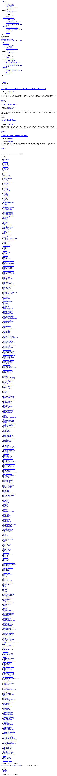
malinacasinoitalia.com (8, 486)
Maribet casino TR (7, 487)
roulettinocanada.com (8, 632)
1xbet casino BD (7, 190)
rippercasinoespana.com (8, 614)
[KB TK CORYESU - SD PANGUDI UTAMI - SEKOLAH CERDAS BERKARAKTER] (11, 40)
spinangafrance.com (7, 662)
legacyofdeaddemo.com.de (9, 464)
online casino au (6, 543)
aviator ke (5, 248)
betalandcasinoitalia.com (8, 266)
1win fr (5, 179)
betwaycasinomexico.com (9, 284)
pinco (4, 561)
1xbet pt (5, 198)
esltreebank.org (6, 391)
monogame (5, 509)
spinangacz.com (6, 659)
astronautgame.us (7, 236)
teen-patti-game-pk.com (8, 694)
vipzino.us (5, 722)
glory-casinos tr (6, 419)
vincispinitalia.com (7, 720)
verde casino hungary (8, 712)
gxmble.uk (5, 422)
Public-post (5, 588)
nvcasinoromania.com (8, 539)
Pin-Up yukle (6, 560)
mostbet (5, 512)
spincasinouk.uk (6, 663)
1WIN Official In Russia (8, 182)
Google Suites (9, 31)
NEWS (7, 16)
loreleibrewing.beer (7, 467)
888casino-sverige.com (8, 214)
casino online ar (6, 332)
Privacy (5, 768)
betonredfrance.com (7, 276)
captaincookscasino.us (8, 317)
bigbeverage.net (6, 291)
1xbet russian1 (6, 200)
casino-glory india (7, 340)
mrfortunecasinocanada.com (9, 524)
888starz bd (5, 217)
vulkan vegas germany (8, 724)
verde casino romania (8, 714)
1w (4, 174)
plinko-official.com (7, 580)
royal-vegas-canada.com (8, 633)
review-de (5, 606)
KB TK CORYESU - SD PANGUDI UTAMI (11, 765)
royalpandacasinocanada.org (9, 634)
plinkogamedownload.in (8, 583)
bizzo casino (6, 297)
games (4, 415)
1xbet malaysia (6, 195)
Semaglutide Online (7, 640)
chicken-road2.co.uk (7, 358)
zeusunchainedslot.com (8, 752)
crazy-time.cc (6, 376)
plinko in (5, 576)
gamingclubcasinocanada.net (9, 417)
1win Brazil (5, 177)
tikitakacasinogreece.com (8, 702)
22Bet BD (5, 204)
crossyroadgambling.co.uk (9, 378)
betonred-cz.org (6, 269)
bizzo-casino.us (6, 298)
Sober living (6, 652)
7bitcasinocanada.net (7, 212)
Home (4, 1)
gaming (5, 416)
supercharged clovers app (8, 683)
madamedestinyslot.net (8, 479)
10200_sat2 (5, 164)
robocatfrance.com (7, 615)
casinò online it (6, 333)
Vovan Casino (6, 723)
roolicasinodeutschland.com (9, 629)
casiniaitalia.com (7, 326)
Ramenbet (5, 600)
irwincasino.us (6, 442)
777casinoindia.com (7, 209)
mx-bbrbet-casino (7, 525)
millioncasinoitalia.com (8, 492)
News (4, 534)
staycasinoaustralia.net (8, 675)
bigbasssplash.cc (7, 288)
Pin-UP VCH (6, 559)
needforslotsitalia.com (8, 529)
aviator (4, 242)
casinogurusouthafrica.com (9, 342)
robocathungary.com (7, 616)
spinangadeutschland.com (9, 660)
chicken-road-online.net (8, 357)
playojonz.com (6, 570)
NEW (4, 533)
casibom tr (5, 323)
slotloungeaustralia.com (8, 645)
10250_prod (6, 165)
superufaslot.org (6, 684)
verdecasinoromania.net (8, 717)
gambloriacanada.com (8, 411)
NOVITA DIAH (11, 91)
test (4, 697)
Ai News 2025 (6, 229)
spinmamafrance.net (7, 669)
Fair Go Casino (6, 395)
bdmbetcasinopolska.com (8, 261)
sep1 (4, 643)
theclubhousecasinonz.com (9, 699)
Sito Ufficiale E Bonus (8, 120)
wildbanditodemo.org (8, 737)
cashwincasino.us (7, 322)
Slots (4, 647)
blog (4, 302)
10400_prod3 (6, 168)
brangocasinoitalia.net (8, 308)
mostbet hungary (7, 515)
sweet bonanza (6, 687)
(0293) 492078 (4, 37)
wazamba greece (7, 726)
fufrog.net (5, 405)
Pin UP (5, 551)
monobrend (5, 507)
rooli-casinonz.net (7, 628)
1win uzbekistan (6, 184)
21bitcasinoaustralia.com (8, 202)
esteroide (5, 392)
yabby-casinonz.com (7, 747)
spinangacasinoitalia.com (8, 658)
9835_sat (5, 219)
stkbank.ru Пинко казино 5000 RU (11, 678)
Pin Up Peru (6, 555)
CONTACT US (9, 30)
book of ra (5, 303)
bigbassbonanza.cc (7, 287)
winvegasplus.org (7, 744)
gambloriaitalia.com (7, 412)
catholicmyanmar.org (8, 352)
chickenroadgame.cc (7, 362)
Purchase (5, 771)
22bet (4, 203)
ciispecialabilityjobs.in (8, 363)
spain (4, 657)
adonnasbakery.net (7, 228)
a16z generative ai (7, 224)
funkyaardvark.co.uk (7, 406)
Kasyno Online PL (7, 457)
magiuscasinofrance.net (8, 482)
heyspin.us (5, 426)
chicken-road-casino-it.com (9, 353)
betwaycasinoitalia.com (8, 283)
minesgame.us (6, 497)
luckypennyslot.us (7, 476)
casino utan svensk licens (8, 336)
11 (3, 170)
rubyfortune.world (7, 638)
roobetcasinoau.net (7, 625)
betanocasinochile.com (8, 267)
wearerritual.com (7, 733)
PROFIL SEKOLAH (11, 19)
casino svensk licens (7, 335)
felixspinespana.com (7, 401)
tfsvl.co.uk (5, 698)
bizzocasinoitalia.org (7, 301)
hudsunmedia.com (7, 431)
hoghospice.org (6, 429)
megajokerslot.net (7, 491)
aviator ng (5, 251)
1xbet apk (5, 188)
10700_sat (5, 169)
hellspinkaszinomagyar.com (9, 424)
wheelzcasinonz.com (7, 734)
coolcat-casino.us (7, 368)
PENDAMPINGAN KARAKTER (14, 24)
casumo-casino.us (7, 350)
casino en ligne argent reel (9, 328)
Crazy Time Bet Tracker (9, 104)
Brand (4, 307)
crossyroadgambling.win (8, 380)
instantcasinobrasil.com (8, 436)
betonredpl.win (6, 277)
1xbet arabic (6, 189)
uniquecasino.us (6, 709)
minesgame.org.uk (7, 496)
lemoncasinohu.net (7, 465)
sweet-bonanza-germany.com (9, 689)
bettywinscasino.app (7, 282)
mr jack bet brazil (7, 523)
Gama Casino (6, 407)
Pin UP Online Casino (8, 554)
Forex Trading (6, 402)
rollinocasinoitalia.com (8, 624)
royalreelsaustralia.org (8, 635)
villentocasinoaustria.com (8, 718)
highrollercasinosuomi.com (9, 427)
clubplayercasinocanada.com (9, 367)
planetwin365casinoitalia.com (9, 564)
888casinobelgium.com (8, 216)
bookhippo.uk (6, 306)
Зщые (4, 756)
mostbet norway (6, 517)
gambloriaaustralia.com (8, 408)
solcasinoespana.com (8, 654)
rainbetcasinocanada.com (8, 598)
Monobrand (5, 506)
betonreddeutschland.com (9, 273)
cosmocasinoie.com (7, 373)
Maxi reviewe (6, 490)
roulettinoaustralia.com (8, 630)
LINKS (5, 26)
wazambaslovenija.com (8, 729)
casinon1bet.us (6, 346)
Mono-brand (6, 505)
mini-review (6, 499)
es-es (4, 390)
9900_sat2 (5, 221)
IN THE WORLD (10, 4)
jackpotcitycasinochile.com (9, 450)
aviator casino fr (6, 246)
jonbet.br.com (6, 454)
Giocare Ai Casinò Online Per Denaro (14, 136)
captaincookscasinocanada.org (10, 318)
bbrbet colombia (6, 258)
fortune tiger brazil (7, 403)
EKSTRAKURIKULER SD (12, 23)
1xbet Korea (6, 193)
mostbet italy (6, 516)
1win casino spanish (7, 178)
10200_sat (5, 163)
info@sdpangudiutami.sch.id (7, 39)
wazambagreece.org (7, 728)
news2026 (5, 535)
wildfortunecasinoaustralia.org (10, 739)
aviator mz (5, 249)
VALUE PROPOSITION (12, 8)
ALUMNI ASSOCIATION (12, 28)
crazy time (10, 93)
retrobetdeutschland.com (8, 603)
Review (5, 605)
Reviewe (5, 608)
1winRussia (5, 185)
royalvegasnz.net (7, 637)
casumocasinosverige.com (9, 351)
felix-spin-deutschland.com (9, 398)
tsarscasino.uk (6, 704)
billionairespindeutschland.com (10, 292)
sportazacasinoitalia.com (8, 674)
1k (3, 173)
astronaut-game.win (7, 234)
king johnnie (6, 460)
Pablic (4, 546)
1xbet (4, 187)
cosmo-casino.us (7, 372)
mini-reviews (6, 500)
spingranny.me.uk (7, 664)
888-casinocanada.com (8, 213)
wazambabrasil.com (7, 727)
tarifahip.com (6, 692)
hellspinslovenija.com (8, 425)
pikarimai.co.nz (6, 550)
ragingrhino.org (6, 596)
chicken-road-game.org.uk (9, 355)
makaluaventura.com (7, 484)
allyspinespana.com (7, 231)
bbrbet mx (5, 259)
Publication (5, 589)
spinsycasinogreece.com (8, 673)
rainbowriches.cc (7, 599)
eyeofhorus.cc (6, 393)
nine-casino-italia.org (8, 538)
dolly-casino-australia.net (8, 383)
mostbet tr (5, 520)
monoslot (5, 510)
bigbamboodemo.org (7, 286)
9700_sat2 (5, 218)
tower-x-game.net (7, 703)
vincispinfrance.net (7, 719)
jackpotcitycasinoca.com (8, 449)
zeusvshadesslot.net (7, 753)
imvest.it (5, 432)
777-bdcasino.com (7, 208)
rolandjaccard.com (7, 623)
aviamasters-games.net (8, 241)
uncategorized (6, 708)
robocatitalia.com (7, 618)
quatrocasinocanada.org (8, 593)
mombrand (5, 501)
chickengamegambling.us (8, 360)
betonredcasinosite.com (8, 272)
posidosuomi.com (7, 584)
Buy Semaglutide (7, 312)
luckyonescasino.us (7, 474)
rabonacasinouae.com (8, 595)
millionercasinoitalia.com (8, 495)
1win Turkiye (6, 183)
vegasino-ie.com (6, 710)
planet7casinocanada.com (9, 563)
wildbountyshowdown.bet (9, 738)
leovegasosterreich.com (8, 466)
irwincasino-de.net (7, 441)
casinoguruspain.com (8, 343)
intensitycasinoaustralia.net (9, 439)
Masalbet (5, 489)
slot (4, 644)
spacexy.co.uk (6, 655)
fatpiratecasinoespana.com (9, 396)
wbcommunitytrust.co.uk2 (9, 732)
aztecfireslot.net (6, 252)
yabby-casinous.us (7, 748)
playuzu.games (6, 573)
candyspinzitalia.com (8, 314)
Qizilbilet (5, 591)
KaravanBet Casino (7, 456)
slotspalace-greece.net (8, 649)
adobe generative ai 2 (8, 227)
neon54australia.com (7, 530)
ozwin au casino (6, 545)
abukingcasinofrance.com (9, 226)
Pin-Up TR (5, 556)
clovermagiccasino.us (8, 366)
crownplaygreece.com (8, 381)
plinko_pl (5, 579)
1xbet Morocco (6, 197)
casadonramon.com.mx (8, 321)
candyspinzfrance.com (8, 313)
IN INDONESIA (10, 5)
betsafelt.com (6, 279)
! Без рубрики (6, 159)
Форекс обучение (7, 761)
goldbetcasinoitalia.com (8, 420)
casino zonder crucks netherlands (10, 337)
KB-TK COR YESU (8, 459)
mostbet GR (6, 514)
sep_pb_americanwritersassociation (11, 642)
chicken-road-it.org (7, 356)
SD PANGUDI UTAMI (11, 11)
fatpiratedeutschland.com (8, 397)
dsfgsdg (5, 387)
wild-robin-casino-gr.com (8, 736)
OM (4, 541)
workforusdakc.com (7, 746)
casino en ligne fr (7, 330)
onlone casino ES (7, 544)
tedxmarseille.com (7, 693)
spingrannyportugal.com (8, 667)
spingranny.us (6, 665)
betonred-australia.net (8, 268)
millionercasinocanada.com (9, 494)
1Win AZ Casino (7, 175)
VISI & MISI (9, 6)
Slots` (4, 648)
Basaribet (5, 257)
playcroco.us (6, 565)
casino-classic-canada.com (9, 338)
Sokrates (8, 33)
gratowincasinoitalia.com (8, 421)
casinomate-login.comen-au (9, 345)
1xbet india (5, 192)
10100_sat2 (5, 162)
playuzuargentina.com (8, 574)
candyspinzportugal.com (8, 316)
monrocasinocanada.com (8, 511)
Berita (4, 262)
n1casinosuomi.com (7, 526)
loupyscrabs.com (7, 470)
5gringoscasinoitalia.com (8, 207)
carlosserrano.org (7, 320)
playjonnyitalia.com (7, 566)
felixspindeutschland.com (8, 400)
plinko (4, 575)
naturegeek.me (6, 528)
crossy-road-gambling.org (9, 377)
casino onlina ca (6, 331)
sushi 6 (4, 685)
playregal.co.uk (6, 571)
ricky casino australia (8, 610)
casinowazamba (6, 348)
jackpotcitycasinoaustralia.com (10, 447)
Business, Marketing (7, 311)
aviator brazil (6, 243)
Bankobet (5, 256)
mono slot (5, 504)
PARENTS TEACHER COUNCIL (14, 29)
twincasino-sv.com (7, 705)
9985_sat (5, 223)
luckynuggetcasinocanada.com (10, 472)
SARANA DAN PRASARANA (13, 21)
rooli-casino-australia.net (8, 627)
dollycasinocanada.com (8, 385)
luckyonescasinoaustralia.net (9, 475)
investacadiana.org (7, 440)
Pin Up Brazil (6, 553)
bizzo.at (5, 299)
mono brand (6, 502)
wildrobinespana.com (8, 742)
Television (5, 695)
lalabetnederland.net (7, 462)
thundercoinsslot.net (7, 700)
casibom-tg (5, 325)
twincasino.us (6, 707)
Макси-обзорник (7, 758)
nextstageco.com (7, 536)
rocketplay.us (6, 619)
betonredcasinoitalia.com (8, 271)
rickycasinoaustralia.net (8, 611)
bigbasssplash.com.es (8, 289)
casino (4, 327)
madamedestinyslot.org (8, 480)
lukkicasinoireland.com (8, 477)
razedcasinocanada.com (8, 601)
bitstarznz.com (6, 296)
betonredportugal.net (7, 278)
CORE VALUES (10, 9)
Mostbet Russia (6, 519)
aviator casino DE (7, 244)
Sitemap (5, 770)
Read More (3, 100)
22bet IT (5, 205)
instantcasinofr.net (7, 437)
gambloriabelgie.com (8, 410)
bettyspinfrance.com (7, 281)
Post (4, 585)
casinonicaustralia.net (8, 347)
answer (4, 233)
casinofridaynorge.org (8, 341)
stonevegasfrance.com (8, 680)
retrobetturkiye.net (7, 604)
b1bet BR (5, 253)
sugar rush (5, 682)
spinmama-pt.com (7, 668)
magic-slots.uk (6, 481)
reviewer (5, 609)
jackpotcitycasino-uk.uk (8, 446)
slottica (4, 650)
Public (4, 586)
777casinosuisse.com (8, 210)
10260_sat (5, 167)
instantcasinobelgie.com (8, 435)
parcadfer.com (6, 548)
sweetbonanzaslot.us (7, 690)
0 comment (10, 141)
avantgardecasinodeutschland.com (10, 238)
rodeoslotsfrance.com (8, 621)
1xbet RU (5, 199)
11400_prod (6, 172)
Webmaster (10, 138)
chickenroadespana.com (8, 361)
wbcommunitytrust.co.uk (8, 731)
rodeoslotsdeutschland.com (9, 620)
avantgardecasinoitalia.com (9, 239)
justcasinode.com (7, 455)
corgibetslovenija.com (8, 371)
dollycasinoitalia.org (7, 386)
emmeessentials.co (7, 388)
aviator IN (5, 247)
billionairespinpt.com (8, 293)
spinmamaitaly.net (7, 670)
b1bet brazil (5, 254)
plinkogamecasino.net (8, 581)
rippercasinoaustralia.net (8, 613)
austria (4, 237)
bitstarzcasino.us (6, 294)
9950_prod (5, 222)
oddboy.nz (5, 540)
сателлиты (5, 759)
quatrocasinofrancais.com (8, 594)
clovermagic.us (6, 365)
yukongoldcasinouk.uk (8, 751)
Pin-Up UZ (5, 558)
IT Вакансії (6, 445)
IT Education (6, 444)
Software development (8, 653)
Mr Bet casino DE (7, 521)
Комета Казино (6, 757)
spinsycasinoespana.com (8, 672)
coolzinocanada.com (7, 370)
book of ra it (6, 304)
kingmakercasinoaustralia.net (9, 461)
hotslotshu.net (6, 430)
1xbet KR (5, 194)
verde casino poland (7, 713)
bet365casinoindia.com (8, 264)
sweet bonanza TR (7, 688)
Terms (4, 769)
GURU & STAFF (10, 20)
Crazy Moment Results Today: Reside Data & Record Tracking (23, 89)
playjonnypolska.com (8, 568)
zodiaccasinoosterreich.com (9, 754)
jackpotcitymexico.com (8, 452)
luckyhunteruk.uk (7, 471)
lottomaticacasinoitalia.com (9, 469)
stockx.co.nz (6, 679)
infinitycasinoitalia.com (8, 434)
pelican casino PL (7, 549)
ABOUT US (6, 3)
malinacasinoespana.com (8, 485)
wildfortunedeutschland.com (9, 741)
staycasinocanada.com (8, 677)
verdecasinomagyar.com (8, 715)
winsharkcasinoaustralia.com (9, 743)
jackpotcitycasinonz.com (8, 451)
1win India (5, 180)
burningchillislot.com (8, 309)
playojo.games (6, 569)
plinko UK (5, 578)
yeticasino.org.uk (7, 749)
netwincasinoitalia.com (8, 531)
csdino (4, 382)
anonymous (5, 232)
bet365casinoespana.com (8, 263)
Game (4, 413)
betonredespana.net (7, 274)
